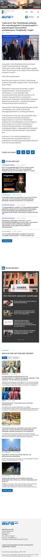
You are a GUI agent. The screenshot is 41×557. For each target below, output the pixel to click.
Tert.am (7, 17)
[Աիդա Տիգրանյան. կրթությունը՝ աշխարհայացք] (20, 282)
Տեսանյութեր (12, 268)
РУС (26, 12)
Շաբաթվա (16, 357)
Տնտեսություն (6, 231)
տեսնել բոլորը (7, 241)
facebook (18, 152)
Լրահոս (31, 17)
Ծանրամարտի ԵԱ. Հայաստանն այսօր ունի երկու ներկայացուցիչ (17, 403)
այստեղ (13, 546)
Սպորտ (4, 400)
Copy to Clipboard (33, 152)
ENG (31, 12)
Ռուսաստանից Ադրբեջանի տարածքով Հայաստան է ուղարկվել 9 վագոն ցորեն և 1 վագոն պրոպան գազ (18, 234)
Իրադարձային (6, 195)
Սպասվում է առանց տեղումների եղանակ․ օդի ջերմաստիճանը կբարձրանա (16, 455)
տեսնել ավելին (7, 490)
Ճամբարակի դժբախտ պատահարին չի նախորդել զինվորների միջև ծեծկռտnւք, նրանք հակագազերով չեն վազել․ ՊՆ (19, 479)
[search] (38, 12)
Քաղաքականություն (11, 36)
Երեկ (9, 357)
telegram (28, 152)
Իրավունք (5, 374)
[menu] (38, 17)
